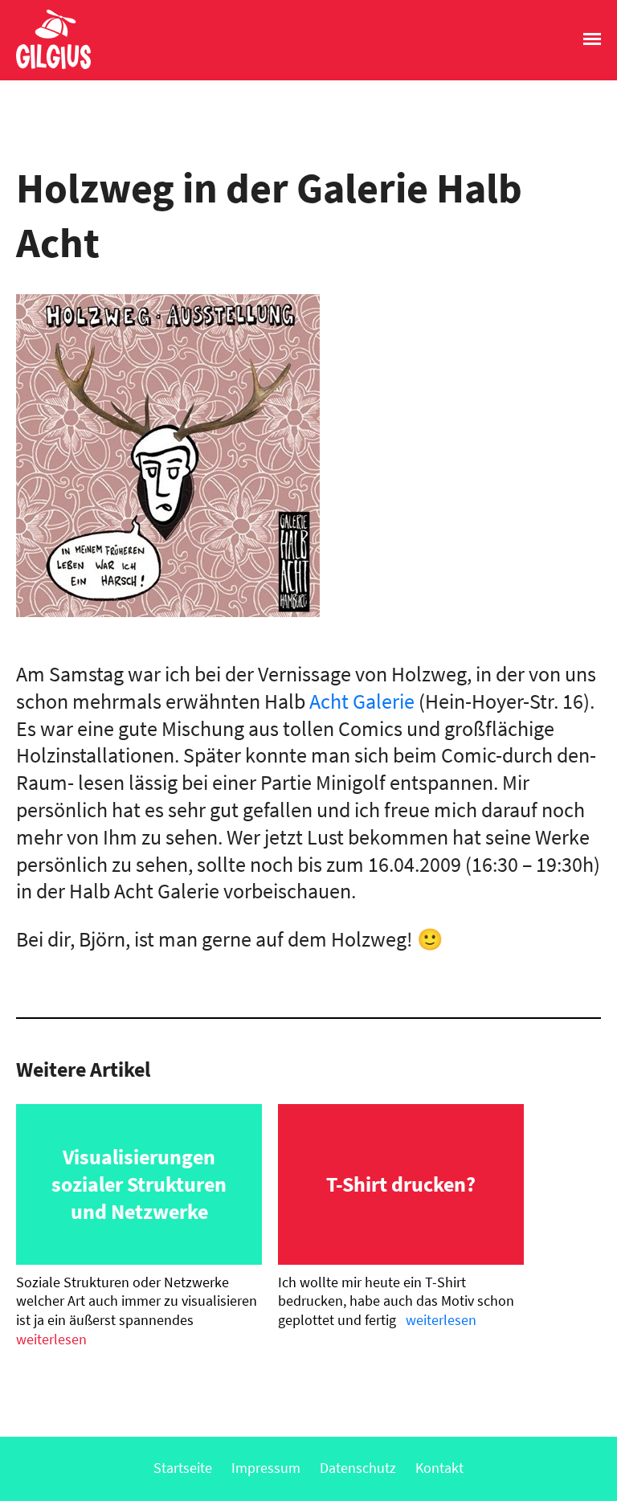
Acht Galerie (362, 701)
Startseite (182, 1467)
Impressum (265, 1467)
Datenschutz (358, 1467)
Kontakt (439, 1467)
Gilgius (45, 67)
